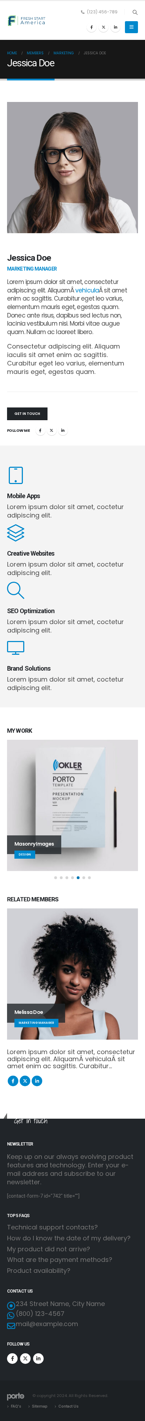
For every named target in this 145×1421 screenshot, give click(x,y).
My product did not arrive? (48, 1249)
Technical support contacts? (52, 1227)
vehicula (87, 290)
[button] (135, 12)
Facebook (40, 430)
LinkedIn (63, 430)
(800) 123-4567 (40, 1313)
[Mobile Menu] (131, 27)
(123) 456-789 (102, 12)
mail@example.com (47, 1323)
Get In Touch (27, 413)
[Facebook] (91, 27)
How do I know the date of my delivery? (69, 1238)
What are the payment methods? (59, 1260)
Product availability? (38, 1270)
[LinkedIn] (115, 27)
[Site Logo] (26, 20)
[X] (103, 27)
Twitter (52, 430)
